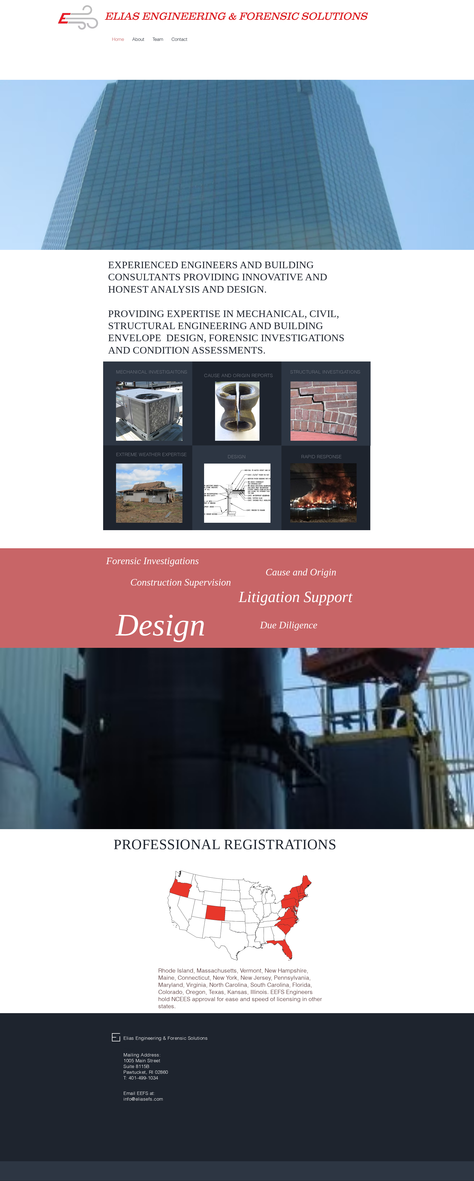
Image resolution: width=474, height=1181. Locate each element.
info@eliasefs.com (143, 1099)
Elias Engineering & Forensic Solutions (165, 1038)
